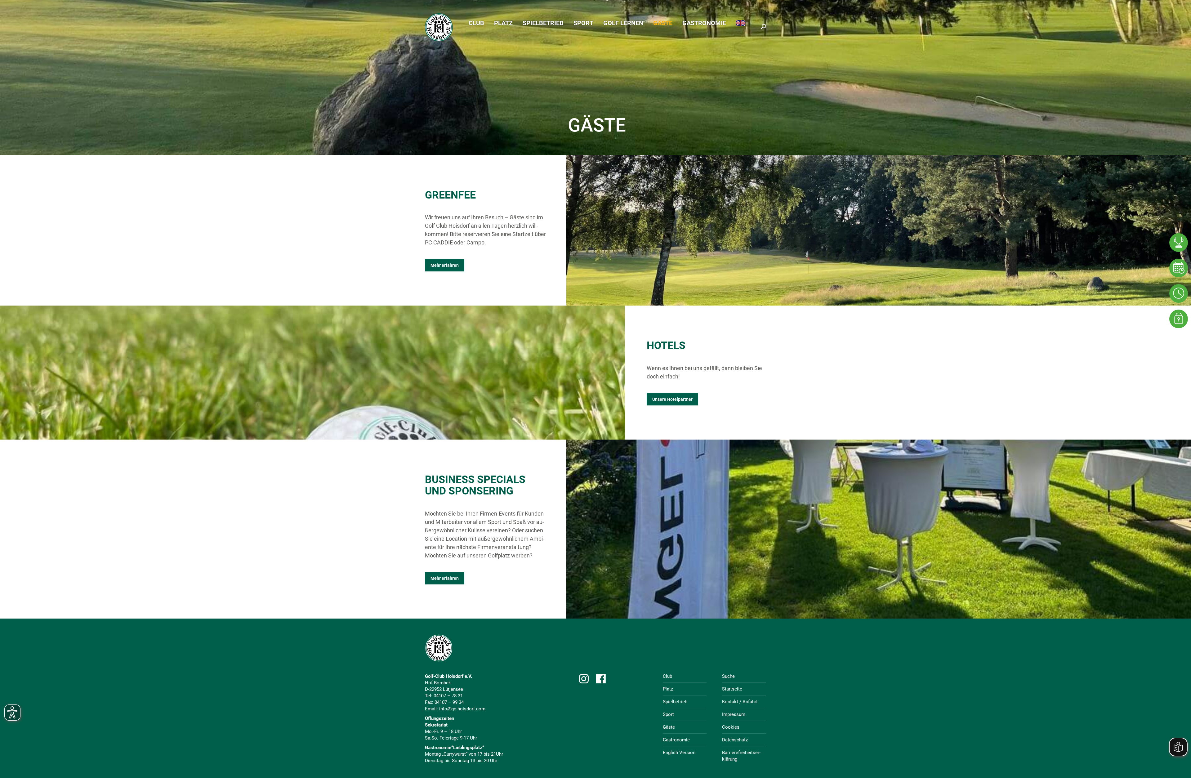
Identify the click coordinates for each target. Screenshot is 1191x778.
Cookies (730, 727)
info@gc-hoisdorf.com (462, 709)
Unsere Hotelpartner (672, 399)
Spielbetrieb (675, 701)
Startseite (732, 689)
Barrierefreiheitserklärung (741, 756)
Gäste (669, 727)
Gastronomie (676, 740)
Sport (668, 714)
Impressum (733, 714)
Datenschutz (735, 740)
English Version (679, 752)
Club (667, 676)
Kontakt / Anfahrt (740, 701)
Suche (728, 676)
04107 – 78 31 (448, 696)
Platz (668, 689)
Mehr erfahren (444, 265)
